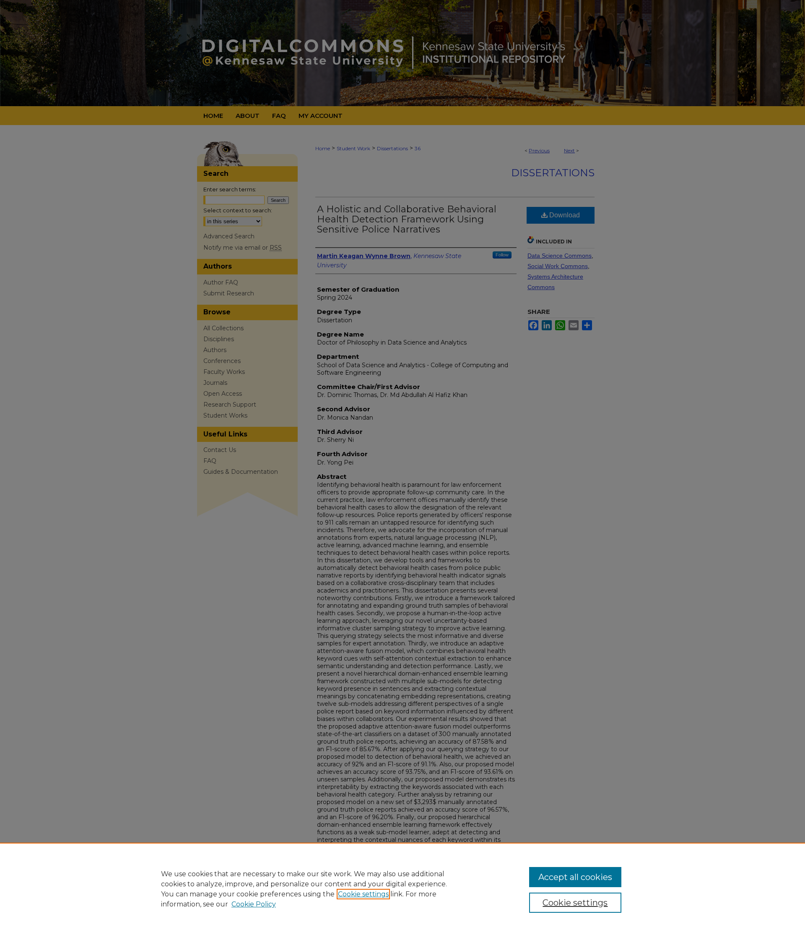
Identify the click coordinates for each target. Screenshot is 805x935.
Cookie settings (363, 894)
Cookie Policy (253, 904)
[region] (402, 889)
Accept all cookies (575, 877)
